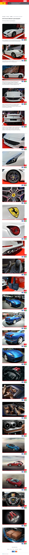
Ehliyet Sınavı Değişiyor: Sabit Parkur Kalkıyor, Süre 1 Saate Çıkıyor (15, 3)
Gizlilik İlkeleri (16, 549)
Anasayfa (8, 549)
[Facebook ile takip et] (13, 551)
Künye (11, 549)
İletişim (13, 549)
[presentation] (5, 3)
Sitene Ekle (20, 549)
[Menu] (24, 1)
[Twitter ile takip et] (14, 551)
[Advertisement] (14, 10)
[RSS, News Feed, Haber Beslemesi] (16, 551)
